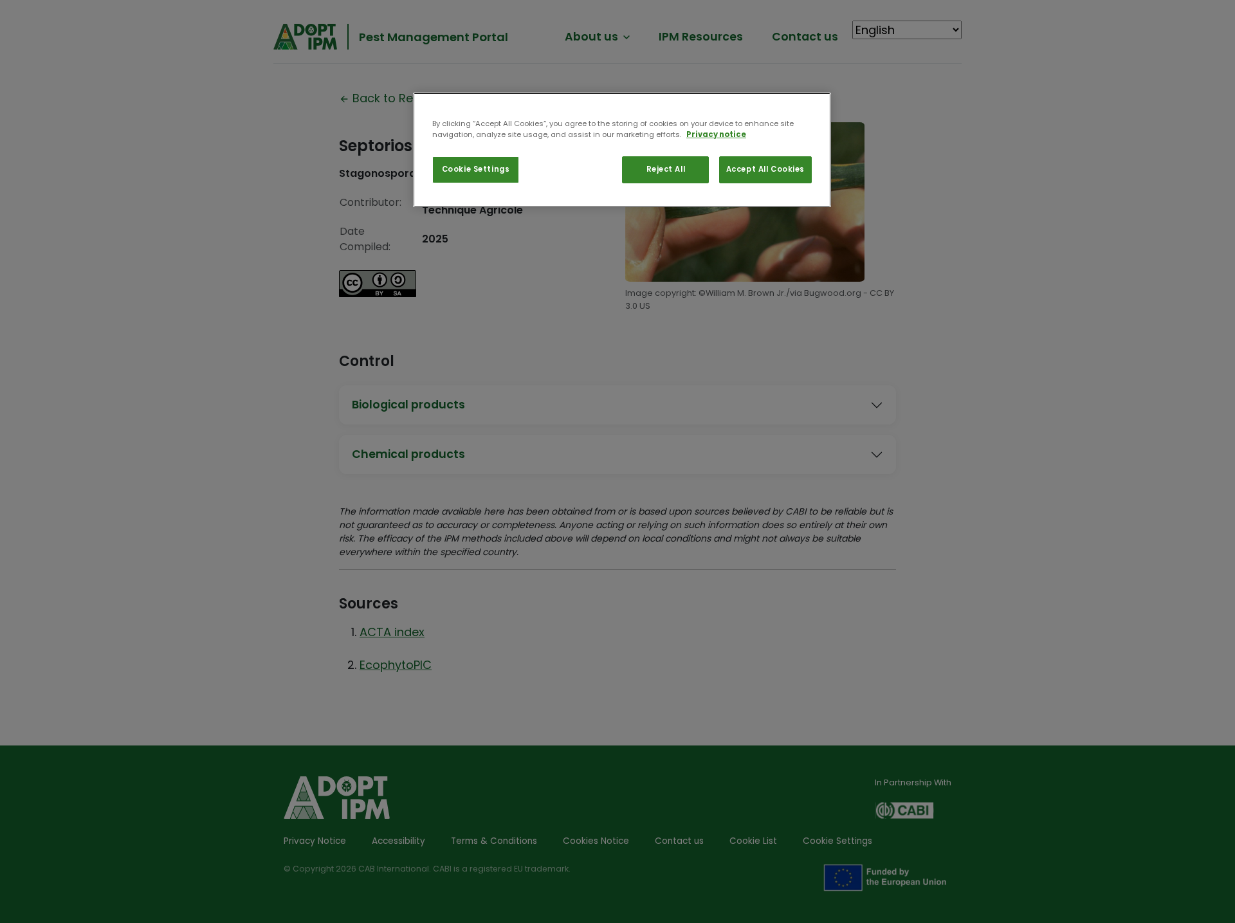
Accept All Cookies (765, 169)
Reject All (666, 169)
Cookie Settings (476, 169)
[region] (622, 150)
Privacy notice (716, 134)
